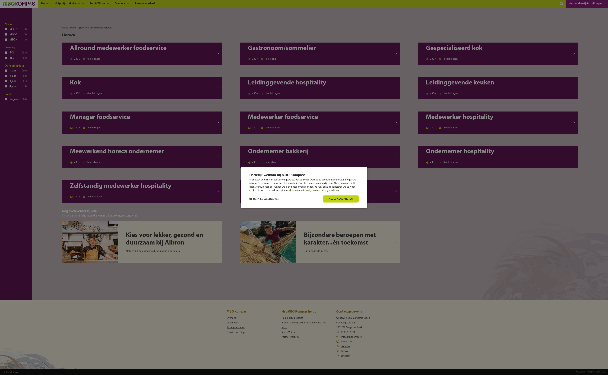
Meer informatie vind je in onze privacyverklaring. (314, 190)
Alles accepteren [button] (341, 199)
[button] (264, 199)
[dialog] (304, 187)
